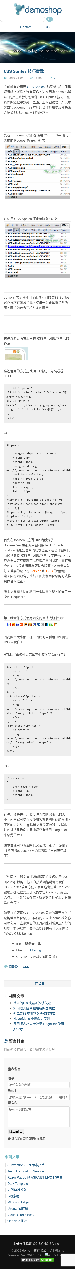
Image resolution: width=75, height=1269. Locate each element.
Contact (25, 27)
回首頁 (40, 983)
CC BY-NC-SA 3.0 (46, 1243)
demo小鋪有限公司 (35, 1250)
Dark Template (17, 1183)
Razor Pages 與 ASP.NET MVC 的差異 (35, 1177)
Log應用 (13, 1196)
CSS (26, 966)
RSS (48, 27)
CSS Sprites (35, 86)
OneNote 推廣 (17, 1220)
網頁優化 (14, 966)
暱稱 (11, 1078)
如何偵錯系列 (17, 1189)
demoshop (38, 9)
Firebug (35, 950)
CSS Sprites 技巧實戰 (24, 71)
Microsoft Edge (18, 1202)
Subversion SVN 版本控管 (26, 1165)
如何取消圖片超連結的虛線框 (34, 1008)
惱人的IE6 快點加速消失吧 (32, 1003)
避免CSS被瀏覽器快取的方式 (34, 1013)
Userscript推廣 (17, 1208)
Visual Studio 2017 (20, 1214)
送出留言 (15, 1131)
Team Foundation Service (25, 1171)
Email (12, 1090)
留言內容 (14, 1102)
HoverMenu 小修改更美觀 (31, 1018)
